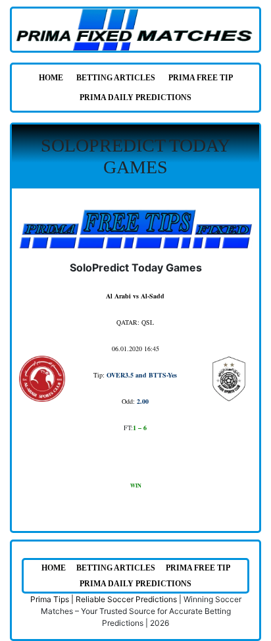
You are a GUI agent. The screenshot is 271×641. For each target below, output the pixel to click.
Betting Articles (115, 77)
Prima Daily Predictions (135, 97)
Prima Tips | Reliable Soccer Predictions (103, 599)
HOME (51, 77)
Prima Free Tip (200, 77)
